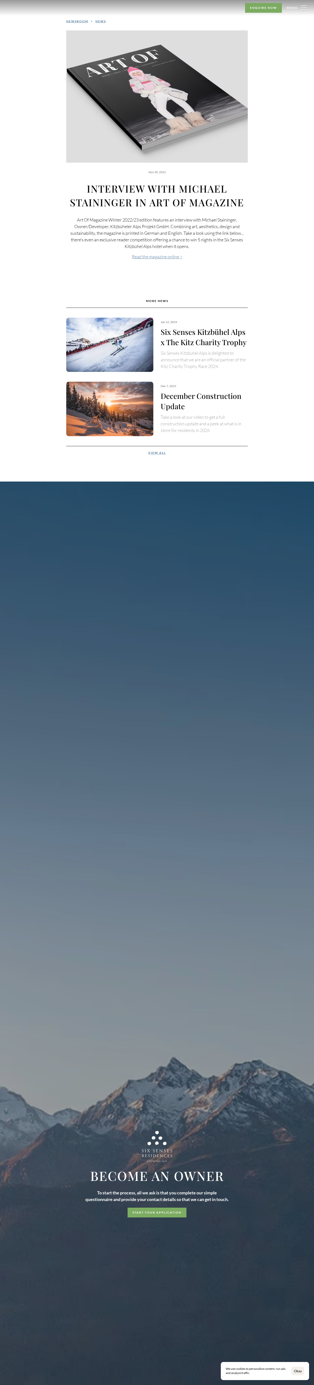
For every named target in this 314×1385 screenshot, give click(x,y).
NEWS (100, 21)
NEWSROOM (77, 21)
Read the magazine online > (157, 256)
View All (157, 453)
